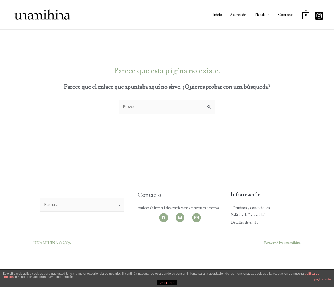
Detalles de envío (245, 222)
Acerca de (238, 14)
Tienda (259, 14)
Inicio (217, 14)
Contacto (285, 14)
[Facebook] (163, 217)
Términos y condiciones (250, 207)
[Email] (196, 217)
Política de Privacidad (248, 215)
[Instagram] (319, 15)
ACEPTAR (167, 282)
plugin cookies (322, 279)
